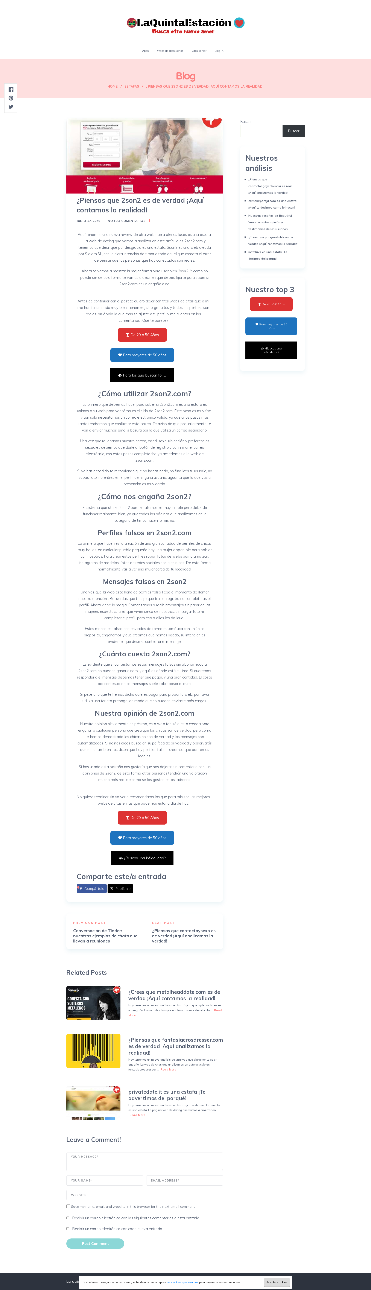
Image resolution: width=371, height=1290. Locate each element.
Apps (145, 50)
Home (113, 86)
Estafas (132, 86)
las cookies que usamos (182, 1282)
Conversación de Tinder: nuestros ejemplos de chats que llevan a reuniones (105, 936)
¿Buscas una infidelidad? (145, 858)
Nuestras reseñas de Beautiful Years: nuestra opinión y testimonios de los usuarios (270, 222)
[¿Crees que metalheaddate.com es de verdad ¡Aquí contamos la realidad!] (93, 1003)
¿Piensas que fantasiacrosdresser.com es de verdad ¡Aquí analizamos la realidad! (175, 1046)
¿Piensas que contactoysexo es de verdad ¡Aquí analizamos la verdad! (184, 936)
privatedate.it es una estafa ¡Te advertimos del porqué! (166, 1095)
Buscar (246, 121)
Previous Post (89, 923)
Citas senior (199, 50)
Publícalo (123, 888)
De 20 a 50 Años (145, 334)
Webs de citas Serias (170, 50)
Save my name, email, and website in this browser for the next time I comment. (133, 1206)
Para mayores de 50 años (145, 355)
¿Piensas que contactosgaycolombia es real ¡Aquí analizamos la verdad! (270, 186)
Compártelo (94, 888)
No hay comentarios (126, 221)
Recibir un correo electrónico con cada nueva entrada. (117, 1228)
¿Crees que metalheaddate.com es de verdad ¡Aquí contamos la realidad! (174, 995)
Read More (168, 1069)
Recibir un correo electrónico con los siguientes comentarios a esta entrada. (136, 1218)
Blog (217, 50)
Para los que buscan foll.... (144, 375)
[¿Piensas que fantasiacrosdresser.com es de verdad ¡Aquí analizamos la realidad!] (93, 1051)
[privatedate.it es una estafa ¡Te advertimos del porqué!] (93, 1103)
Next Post (163, 923)
